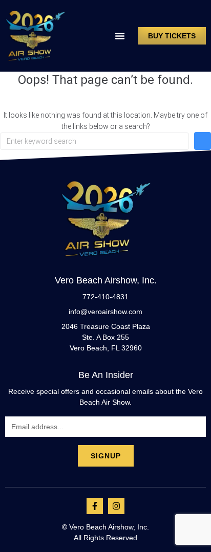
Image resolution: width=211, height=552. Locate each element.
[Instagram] (116, 506)
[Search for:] (94, 141)
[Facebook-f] (95, 506)
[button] (120, 35)
